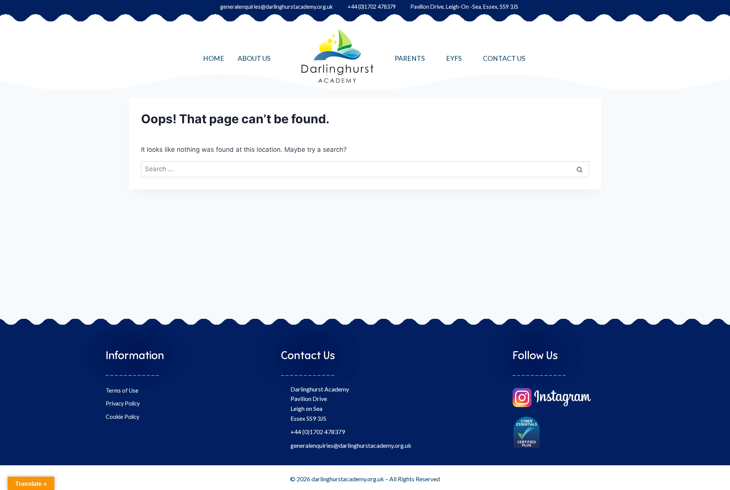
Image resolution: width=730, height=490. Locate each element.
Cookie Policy (122, 417)
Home (213, 58)
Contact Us (504, 58)
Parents (410, 58)
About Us (254, 58)
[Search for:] (365, 169)
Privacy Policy (123, 403)
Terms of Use (122, 390)
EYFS (454, 58)
